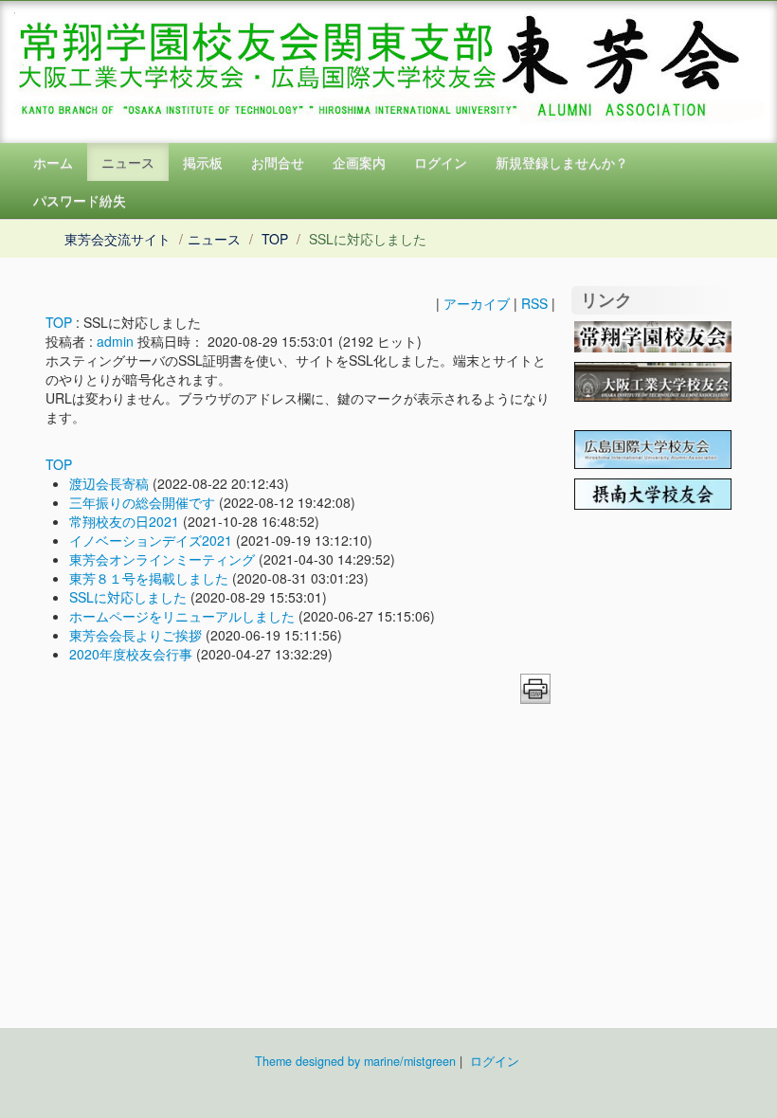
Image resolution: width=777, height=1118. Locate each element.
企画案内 (359, 162)
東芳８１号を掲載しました (148, 577)
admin (115, 341)
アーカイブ (476, 303)
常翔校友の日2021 (124, 521)
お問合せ (277, 162)
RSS (534, 303)
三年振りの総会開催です (142, 502)
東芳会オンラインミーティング (162, 559)
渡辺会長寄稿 (109, 483)
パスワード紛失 (79, 199)
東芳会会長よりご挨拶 (135, 634)
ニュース (127, 162)
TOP (275, 238)
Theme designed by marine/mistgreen (355, 1061)
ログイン (440, 162)
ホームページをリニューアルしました (182, 615)
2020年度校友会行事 (130, 653)
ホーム (53, 162)
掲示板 (203, 162)
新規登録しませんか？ (562, 162)
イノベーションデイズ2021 (150, 540)
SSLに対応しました (128, 596)
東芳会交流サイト (117, 238)
